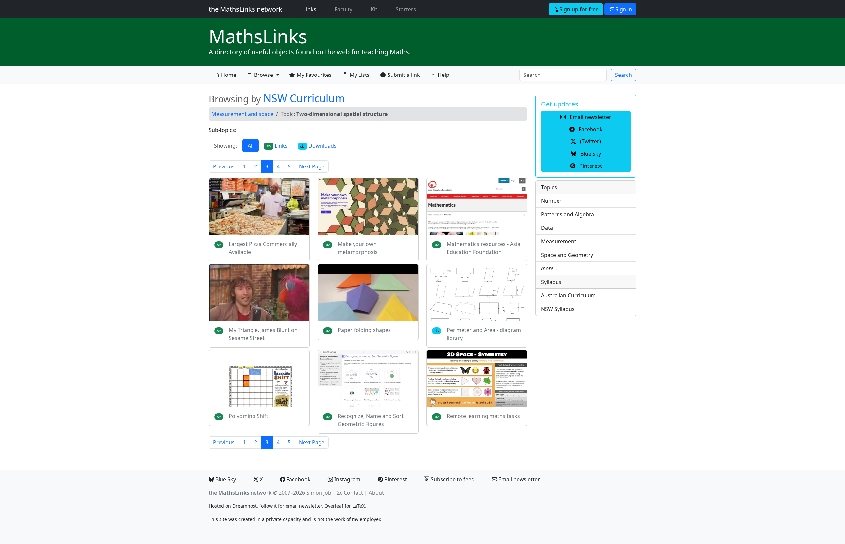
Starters (406, 9)
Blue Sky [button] (590, 153)
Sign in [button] (623, 9)
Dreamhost (244, 506)
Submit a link (404, 74)
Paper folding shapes (364, 330)
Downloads (322, 145)
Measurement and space (242, 114)
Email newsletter (518, 479)
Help (443, 74)
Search (623, 74)
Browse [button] (260, 76)
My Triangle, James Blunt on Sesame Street (263, 334)
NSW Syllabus (558, 309)
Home (228, 74)
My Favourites (314, 74)
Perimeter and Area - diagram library (484, 334)
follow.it (268, 506)
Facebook (298, 479)
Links (311, 9)
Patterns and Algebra (567, 214)
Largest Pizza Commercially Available (263, 248)
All (251, 145)
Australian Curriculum (568, 295)
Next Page (311, 166)
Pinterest (395, 479)
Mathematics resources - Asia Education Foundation (483, 248)
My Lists (360, 74)
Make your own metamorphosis (358, 248)
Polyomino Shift (248, 416)
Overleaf (333, 506)
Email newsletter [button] (589, 117)
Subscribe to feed (452, 479)
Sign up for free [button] (578, 9)
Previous (224, 166)
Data (547, 227)
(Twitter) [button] (590, 141)
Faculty (343, 9)
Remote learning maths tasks (483, 416)
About (376, 492)
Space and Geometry (567, 254)
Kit (374, 9)
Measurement (558, 241)
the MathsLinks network (245, 9)
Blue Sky (225, 479)
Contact (353, 492)
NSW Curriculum (304, 98)
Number (551, 200)
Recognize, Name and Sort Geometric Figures (371, 420)
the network (240, 492)
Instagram (346, 479)
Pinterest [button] (590, 165)
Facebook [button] (590, 129)
